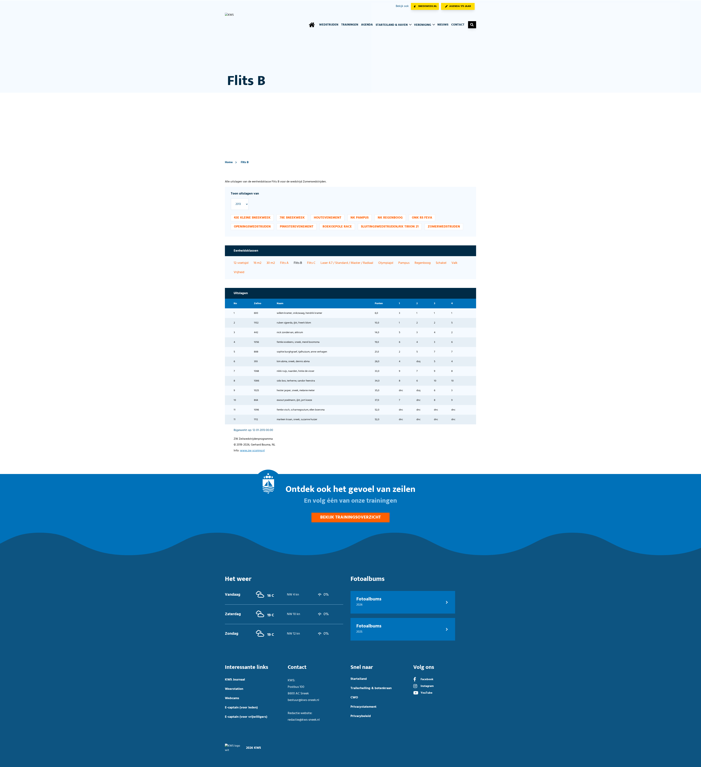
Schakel (441, 263)
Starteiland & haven (392, 25)
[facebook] (414, 679)
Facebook (427, 679)
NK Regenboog (390, 217)
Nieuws (442, 24)
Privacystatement (363, 707)
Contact (457, 24)
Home (229, 162)
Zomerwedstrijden (444, 226)
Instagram (427, 686)
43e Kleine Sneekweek (252, 217)
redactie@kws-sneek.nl (304, 719)
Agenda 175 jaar (460, 6)
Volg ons (423, 667)
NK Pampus (359, 217)
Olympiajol (385, 263)
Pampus (403, 263)
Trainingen (349, 24)
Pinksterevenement (296, 226)
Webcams (232, 698)
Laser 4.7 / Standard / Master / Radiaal (347, 263)
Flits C (311, 263)
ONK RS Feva (422, 217)
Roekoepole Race (337, 226)
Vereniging (423, 25)
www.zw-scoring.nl (252, 450)
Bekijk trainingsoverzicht (350, 517)
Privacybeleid (360, 716)
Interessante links (246, 667)
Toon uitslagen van (245, 193)
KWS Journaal (235, 679)
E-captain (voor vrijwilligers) (246, 717)
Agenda (367, 24)
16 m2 (257, 263)
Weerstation (234, 689)
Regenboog (423, 263)
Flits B (245, 162)
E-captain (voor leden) (241, 707)
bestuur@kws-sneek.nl (303, 700)
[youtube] (415, 693)
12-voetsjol (241, 263)
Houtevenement (327, 217)
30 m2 (271, 263)
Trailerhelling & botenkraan (371, 688)
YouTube (426, 693)
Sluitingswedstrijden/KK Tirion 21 (390, 226)
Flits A (284, 263)
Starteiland (358, 679)
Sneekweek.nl (427, 6)
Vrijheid (239, 272)
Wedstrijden (328, 24)
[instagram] (415, 686)
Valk (454, 263)
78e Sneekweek (292, 217)
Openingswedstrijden (252, 226)
